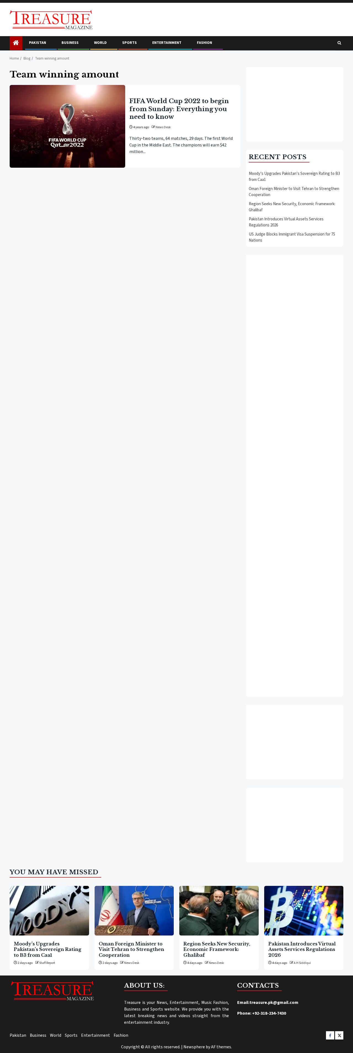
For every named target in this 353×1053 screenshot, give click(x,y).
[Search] (339, 43)
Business (70, 43)
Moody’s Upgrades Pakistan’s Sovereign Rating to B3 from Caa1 (47, 949)
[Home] (16, 43)
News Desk (163, 127)
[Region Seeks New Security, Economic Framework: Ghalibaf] (219, 911)
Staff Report (47, 963)
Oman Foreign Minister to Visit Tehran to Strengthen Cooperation (131, 949)
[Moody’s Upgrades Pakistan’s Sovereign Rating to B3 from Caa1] (49, 911)
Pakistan (37, 43)
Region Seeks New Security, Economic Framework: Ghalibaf (216, 949)
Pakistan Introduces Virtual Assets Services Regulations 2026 (302, 949)
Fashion (204, 43)
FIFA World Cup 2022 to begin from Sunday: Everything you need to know (179, 108)
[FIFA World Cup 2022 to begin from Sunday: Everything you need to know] (67, 126)
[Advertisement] (295, 104)
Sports (129, 43)
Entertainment (166, 43)
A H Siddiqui (302, 963)
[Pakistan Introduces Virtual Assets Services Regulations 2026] (304, 911)
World (100, 43)
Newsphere (194, 1047)
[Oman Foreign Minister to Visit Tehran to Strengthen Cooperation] (134, 911)
